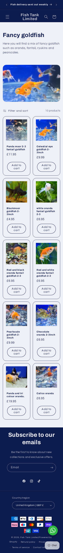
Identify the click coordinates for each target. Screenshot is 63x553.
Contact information (43, 547)
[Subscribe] (52, 467)
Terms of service (21, 547)
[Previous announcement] (6, 5)
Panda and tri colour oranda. (15, 395)
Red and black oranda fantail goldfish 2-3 (15, 273)
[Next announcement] (56, 5)
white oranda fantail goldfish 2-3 (46, 211)
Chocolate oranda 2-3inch (46, 333)
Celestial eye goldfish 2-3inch (45, 149)
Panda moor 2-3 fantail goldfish (16, 148)
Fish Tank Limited (29, 537)
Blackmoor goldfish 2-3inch (13, 211)
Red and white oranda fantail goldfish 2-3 (45, 273)
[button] (7, 17)
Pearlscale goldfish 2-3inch (13, 334)
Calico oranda (45, 393)
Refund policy (28, 542)
